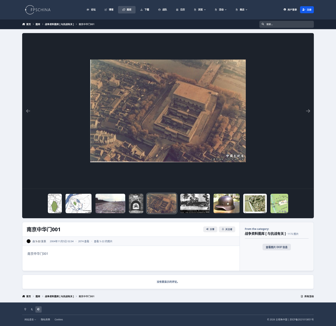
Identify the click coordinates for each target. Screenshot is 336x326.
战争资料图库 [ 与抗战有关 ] (265, 233)
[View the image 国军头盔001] (226, 203)
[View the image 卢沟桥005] (279, 203)
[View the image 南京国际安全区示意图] (55, 203)
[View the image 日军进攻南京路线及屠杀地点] (79, 203)
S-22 (38, 241)
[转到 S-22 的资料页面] (29, 241)
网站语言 (29, 319)
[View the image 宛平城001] (195, 203)
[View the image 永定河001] (255, 203)
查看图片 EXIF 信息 (277, 247)
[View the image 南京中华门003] (110, 203)
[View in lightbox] (168, 111)
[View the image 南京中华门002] (136, 203)
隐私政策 (45, 319)
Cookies (59, 319)
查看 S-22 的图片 (103, 241)
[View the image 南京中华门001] (161, 203)
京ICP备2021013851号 (302, 319)
